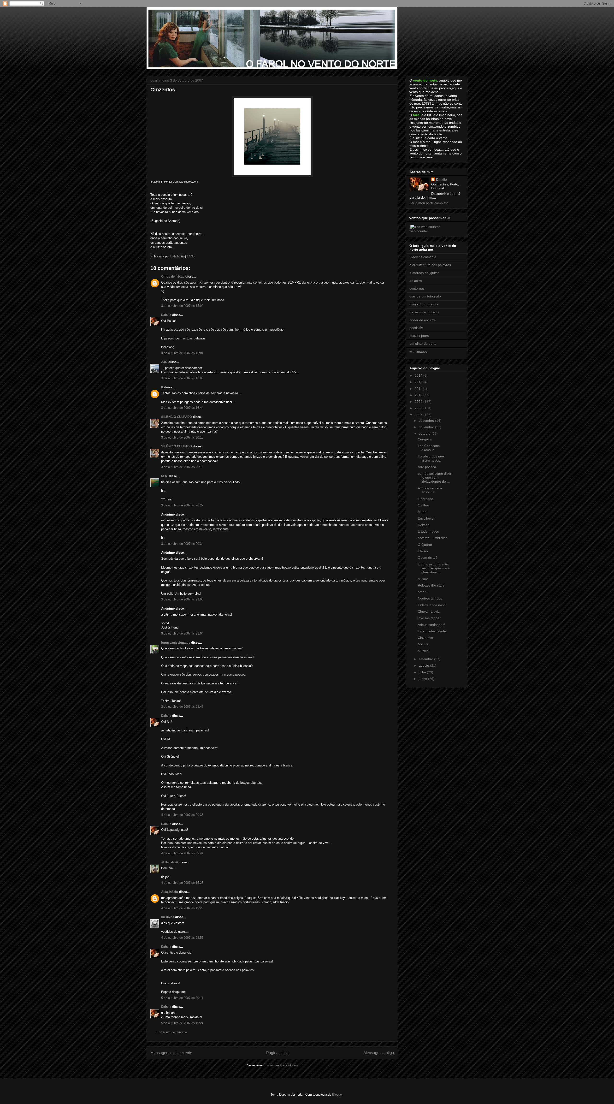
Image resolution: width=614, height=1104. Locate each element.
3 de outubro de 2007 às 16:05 (182, 378)
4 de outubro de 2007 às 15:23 (182, 882)
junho (423, 679)
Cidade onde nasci (432, 605)
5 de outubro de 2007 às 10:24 (182, 1023)
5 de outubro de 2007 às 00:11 (182, 998)
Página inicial (277, 1053)
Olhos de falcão (172, 276)
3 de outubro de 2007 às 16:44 (182, 408)
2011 (419, 389)
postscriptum (419, 336)
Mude (422, 512)
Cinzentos (425, 638)
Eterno (423, 551)
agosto (424, 665)
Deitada (424, 525)
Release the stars (431, 585)
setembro (426, 659)
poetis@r (416, 328)
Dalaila (166, 315)
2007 (419, 415)
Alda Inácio (169, 892)
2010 (419, 395)
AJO (164, 362)
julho (423, 672)
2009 (419, 402)
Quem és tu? (427, 557)
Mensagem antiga (379, 1053)
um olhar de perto (423, 343)
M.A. (164, 476)
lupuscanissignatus (175, 642)
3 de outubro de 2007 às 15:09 (182, 306)
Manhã (423, 644)
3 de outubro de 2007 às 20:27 (182, 505)
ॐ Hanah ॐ (169, 862)
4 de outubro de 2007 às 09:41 (182, 853)
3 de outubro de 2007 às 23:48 (182, 706)
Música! (424, 651)
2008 (419, 408)
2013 (419, 382)
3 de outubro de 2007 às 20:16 (182, 467)
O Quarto (425, 544)
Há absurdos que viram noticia (431, 458)
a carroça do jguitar (424, 273)
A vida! (423, 579)
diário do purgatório (424, 304)
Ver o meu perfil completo (428, 203)
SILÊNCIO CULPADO (176, 417)
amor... (423, 592)
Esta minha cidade (432, 631)
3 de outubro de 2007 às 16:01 (182, 353)
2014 (419, 375)
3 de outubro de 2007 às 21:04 (182, 633)
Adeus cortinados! (431, 625)
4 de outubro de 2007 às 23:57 (182, 937)
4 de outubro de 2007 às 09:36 (182, 815)
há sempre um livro (424, 312)
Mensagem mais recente (171, 1053)
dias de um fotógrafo (425, 296)
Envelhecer (426, 518)
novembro (427, 427)
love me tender (429, 618)
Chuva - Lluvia (429, 611)
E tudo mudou (428, 531)
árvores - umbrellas (432, 538)
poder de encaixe (422, 320)
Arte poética (427, 467)
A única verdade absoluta (430, 490)
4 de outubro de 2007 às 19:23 (182, 908)
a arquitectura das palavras (430, 265)
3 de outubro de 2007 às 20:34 (182, 544)
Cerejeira (425, 439)
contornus (417, 288)
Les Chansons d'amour (429, 448)
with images (418, 351)
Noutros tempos (430, 598)
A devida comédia (422, 257)
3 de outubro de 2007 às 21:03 (182, 599)
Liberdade (425, 499)
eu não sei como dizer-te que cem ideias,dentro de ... (435, 478)
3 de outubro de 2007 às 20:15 (182, 437)
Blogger (337, 1094)
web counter (418, 231)
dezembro (427, 420)
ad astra (415, 281)
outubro (425, 433)
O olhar (423, 505)
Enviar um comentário (171, 1032)
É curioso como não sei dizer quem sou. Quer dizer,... (434, 568)
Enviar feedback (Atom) (281, 1065)
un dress (167, 917)
